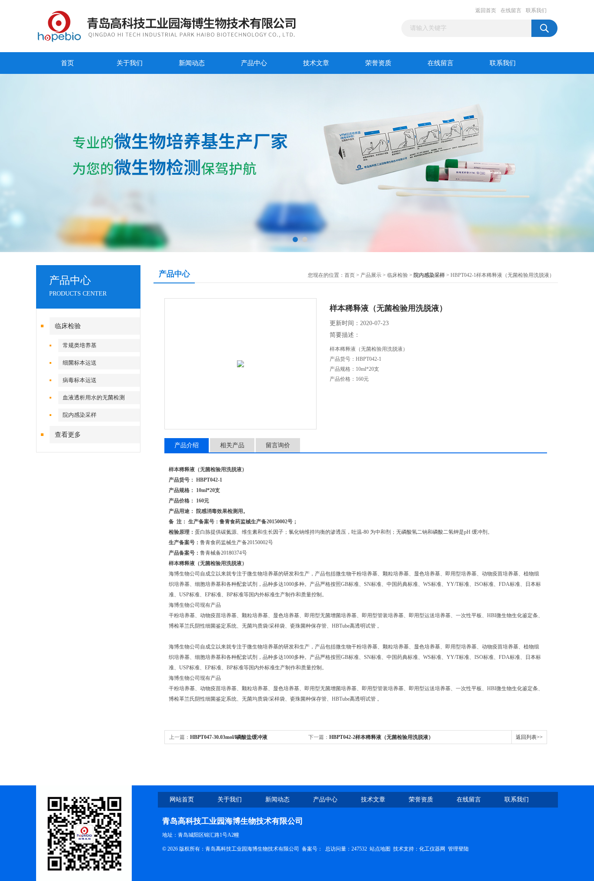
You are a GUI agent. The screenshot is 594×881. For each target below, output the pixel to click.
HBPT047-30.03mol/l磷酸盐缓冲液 (228, 737)
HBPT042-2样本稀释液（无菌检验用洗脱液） (381, 737)
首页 (67, 63)
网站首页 (182, 799)
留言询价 (278, 445)
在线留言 (511, 10)
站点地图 (380, 849)
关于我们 (130, 63)
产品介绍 (186, 445)
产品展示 (370, 275)
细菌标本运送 (80, 362)
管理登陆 (458, 849)
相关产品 (232, 445)
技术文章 (316, 63)
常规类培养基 (80, 345)
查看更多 (68, 434)
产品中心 (254, 63)
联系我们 (536, 10)
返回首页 (485, 10)
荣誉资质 (378, 63)
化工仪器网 (432, 849)
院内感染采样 (80, 415)
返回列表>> (529, 737)
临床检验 (68, 325)
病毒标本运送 (80, 380)
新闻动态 (192, 63)
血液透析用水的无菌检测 (94, 397)
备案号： (312, 849)
